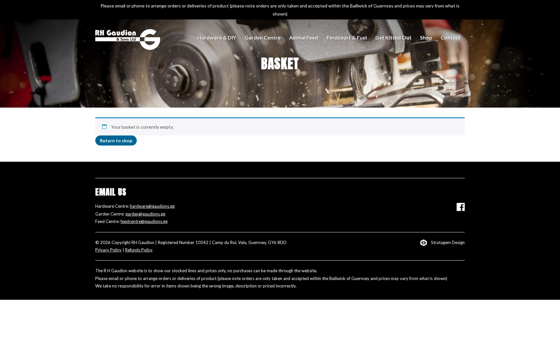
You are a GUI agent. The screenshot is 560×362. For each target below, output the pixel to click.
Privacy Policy (108, 249)
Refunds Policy (139, 249)
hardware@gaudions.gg (152, 206)
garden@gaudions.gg (145, 213)
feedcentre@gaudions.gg (144, 221)
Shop (426, 37)
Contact (451, 37)
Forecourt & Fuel (347, 37)
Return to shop (116, 140)
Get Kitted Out (393, 37)
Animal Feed (303, 37)
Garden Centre (263, 37)
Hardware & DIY (216, 37)
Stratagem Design (448, 242)
